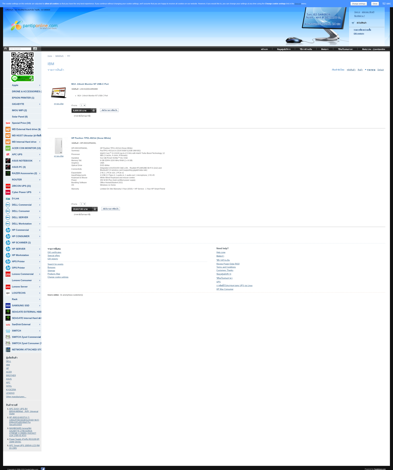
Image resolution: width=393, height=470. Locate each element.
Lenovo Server (20, 286)
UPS (218, 282)
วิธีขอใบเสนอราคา (224, 278)
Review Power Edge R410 (227, 264)
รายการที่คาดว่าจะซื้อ (362, 30)
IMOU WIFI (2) (19, 110)
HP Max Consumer (224, 289)
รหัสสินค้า (351, 70)
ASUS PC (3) (19, 167)
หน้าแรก (264, 49)
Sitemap (51, 270)
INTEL (9, 386)
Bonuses (51, 267)
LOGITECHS (18, 293)
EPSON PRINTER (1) (23, 97)
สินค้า (360, 70)
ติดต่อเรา (220, 256)
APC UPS (17, 154)
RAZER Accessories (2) (24, 173)
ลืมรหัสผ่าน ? (359, 16)
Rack (14, 299)
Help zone (220, 252)
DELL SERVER (20, 217)
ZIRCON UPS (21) (21, 186)
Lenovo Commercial (22, 274)
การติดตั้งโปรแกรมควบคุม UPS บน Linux (234, 285)
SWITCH (16, 330)
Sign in (357, 12)
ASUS (9, 379)
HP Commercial (20, 230)
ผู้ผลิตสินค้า (59, 56)
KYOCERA (11, 389)
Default (380, 70)
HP (7, 368)
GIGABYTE (18, 104)
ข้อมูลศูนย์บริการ (223, 274)
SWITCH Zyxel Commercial (26, 337)
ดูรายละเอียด (59, 104)
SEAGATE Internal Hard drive (26, 318)
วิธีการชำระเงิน (223, 260)
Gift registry (53, 259)
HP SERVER (18, 249)
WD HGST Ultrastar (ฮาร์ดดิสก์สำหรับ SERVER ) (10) (26, 135)
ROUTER (17, 179)
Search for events (55, 264)
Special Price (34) (21, 123)
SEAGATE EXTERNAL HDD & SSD (26, 311)
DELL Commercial (21, 204)
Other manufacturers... (16, 397)
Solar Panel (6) (20, 116)
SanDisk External (21, 324)
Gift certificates (54, 252)
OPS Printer (18, 267)
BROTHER (11, 375)
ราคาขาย (371, 70)
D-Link (15, 198)
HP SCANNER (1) (21, 242)
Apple (15, 85)
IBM (8, 365)
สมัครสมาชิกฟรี (368, 12)
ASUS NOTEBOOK (22, 160)
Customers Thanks (224, 270)
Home (50, 56)
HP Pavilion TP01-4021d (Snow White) (91, 138)
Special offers (54, 255)
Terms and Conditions (226, 267)
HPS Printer (18, 261)
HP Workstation (20, 255)
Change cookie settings (58, 277)
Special (298, 4)
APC (8, 382)
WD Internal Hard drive (24, 141)
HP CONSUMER (20, 236)
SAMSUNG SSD (20, 305)
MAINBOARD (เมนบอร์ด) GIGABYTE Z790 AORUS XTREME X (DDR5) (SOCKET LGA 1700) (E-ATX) (22, 432)
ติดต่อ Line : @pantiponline (373, 49)
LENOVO (10, 393)
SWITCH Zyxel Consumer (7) (26, 343)
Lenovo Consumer (22, 280)
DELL (8, 361)
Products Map (54, 274)
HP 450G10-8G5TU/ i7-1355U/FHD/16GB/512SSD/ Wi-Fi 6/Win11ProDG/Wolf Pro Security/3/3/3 (24, 421)
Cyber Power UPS (21, 192)
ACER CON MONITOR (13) (26, 148)
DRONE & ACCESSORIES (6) (26, 91)
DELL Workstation (22, 223)
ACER (9, 372)
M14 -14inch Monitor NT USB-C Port (90, 84)
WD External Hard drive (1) (26, 129)
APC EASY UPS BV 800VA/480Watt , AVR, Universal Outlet (23, 411)
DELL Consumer (21, 211)
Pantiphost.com (380, 469)
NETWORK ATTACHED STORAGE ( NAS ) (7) (26, 349)
